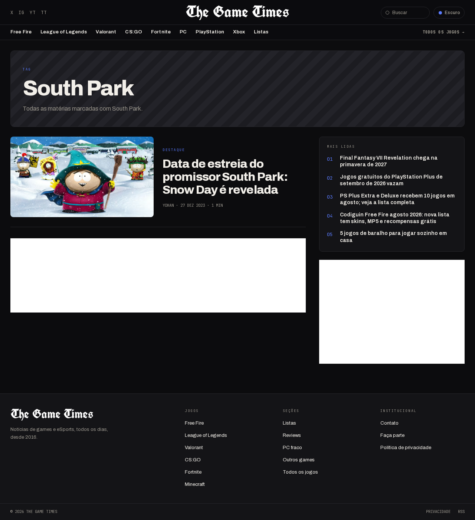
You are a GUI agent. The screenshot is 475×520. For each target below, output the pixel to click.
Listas (261, 32)
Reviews (292, 435)
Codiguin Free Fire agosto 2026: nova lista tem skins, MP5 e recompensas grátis (394, 218)
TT (44, 12)
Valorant (106, 32)
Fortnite (161, 32)
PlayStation (210, 32)
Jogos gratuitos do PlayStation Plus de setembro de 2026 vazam (391, 180)
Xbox (239, 32)
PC (183, 32)
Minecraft (195, 484)
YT (33, 12)
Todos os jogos (300, 472)
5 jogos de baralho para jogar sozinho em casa (393, 236)
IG (21, 12)
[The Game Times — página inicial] (237, 12)
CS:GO (133, 32)
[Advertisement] (158, 275)
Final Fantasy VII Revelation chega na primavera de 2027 (389, 161)
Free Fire (21, 32)
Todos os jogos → (444, 32)
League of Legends (63, 32)
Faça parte (392, 435)
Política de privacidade (405, 447)
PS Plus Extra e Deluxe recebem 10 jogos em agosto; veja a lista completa (397, 199)
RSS (461, 511)
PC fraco (292, 447)
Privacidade (438, 511)
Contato (389, 423)
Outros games (299, 459)
